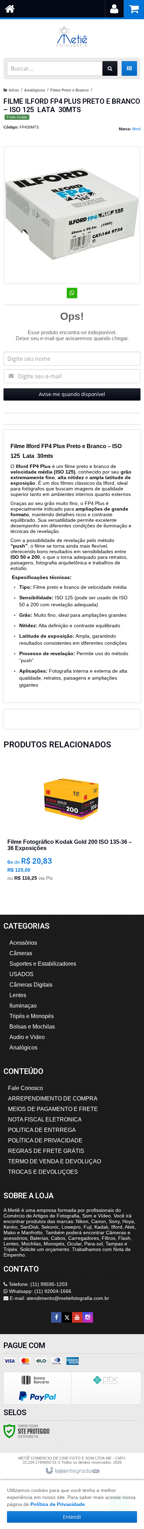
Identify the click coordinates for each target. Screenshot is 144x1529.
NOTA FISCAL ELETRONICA (45, 1119)
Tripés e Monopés (31, 1016)
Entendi (72, 1517)
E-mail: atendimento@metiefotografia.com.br (58, 1298)
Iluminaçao (23, 1006)
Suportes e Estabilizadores (42, 964)
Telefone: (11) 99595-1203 (37, 1284)
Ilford (136, 129)
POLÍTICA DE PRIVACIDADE (45, 1140)
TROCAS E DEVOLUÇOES (43, 1172)
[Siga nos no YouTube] (77, 1317)
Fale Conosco (25, 1088)
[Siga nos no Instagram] (87, 1317)
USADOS (21, 974)
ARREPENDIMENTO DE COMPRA (53, 1099)
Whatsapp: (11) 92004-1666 (39, 1291)
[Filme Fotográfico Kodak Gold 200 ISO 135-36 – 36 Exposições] (70, 824)
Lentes (17, 995)
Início (14, 90)
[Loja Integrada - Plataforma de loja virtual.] (72, 1471)
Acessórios (23, 943)
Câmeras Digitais (30, 985)
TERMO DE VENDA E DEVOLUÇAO (54, 1161)
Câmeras (20, 953)
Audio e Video (27, 1037)
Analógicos (34, 90)
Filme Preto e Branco (69, 90)
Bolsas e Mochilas (32, 1027)
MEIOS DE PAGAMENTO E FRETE (53, 1109)
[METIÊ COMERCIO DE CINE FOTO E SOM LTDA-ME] (72, 37)
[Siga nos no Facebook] (56, 1317)
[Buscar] (109, 68)
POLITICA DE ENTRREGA (42, 1130)
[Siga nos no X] (67, 1317)
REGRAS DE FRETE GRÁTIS (46, 1151)
